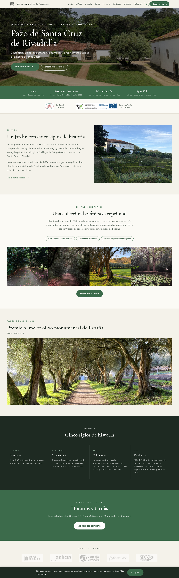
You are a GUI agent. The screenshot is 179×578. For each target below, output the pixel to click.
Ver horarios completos (90, 525)
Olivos (97, 4)
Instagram (138, 4)
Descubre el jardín (54, 66)
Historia (106, 4)
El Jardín (88, 4)
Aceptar (135, 572)
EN (147, 4)
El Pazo (79, 4)
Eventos (127, 4)
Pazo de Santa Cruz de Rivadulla (32, 3)
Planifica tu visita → (25, 66)
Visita (70, 4)
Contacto (116, 4)
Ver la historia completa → (19, 177)
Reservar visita (159, 4)
